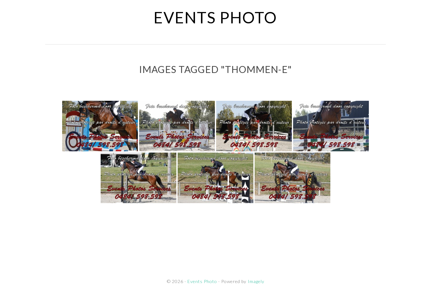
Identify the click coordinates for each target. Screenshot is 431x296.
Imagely (256, 281)
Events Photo (215, 17)
